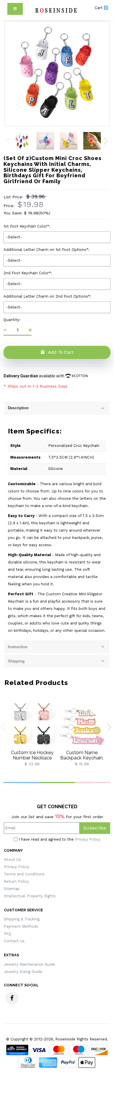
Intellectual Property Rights (30, 896)
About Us (12, 859)
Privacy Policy (87, 839)
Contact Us (14, 941)
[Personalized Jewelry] (55, 10)
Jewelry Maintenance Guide (29, 964)
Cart (101, 8)
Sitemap (12, 888)
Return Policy (16, 881)
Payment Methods (21, 926)
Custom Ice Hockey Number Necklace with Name (32, 758)
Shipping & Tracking (21, 919)
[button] (106, 140)
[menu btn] (15, 9)
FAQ (7, 933)
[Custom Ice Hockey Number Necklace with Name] (32, 726)
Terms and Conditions (24, 874)
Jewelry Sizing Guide (23, 971)
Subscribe (94, 828)
